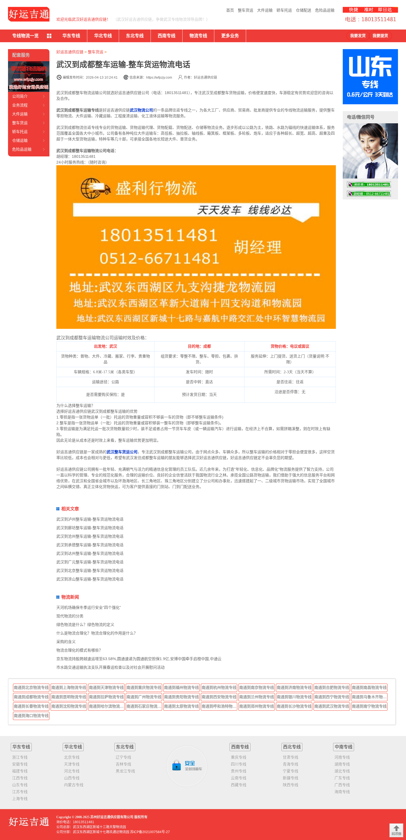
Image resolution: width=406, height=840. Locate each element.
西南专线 (166, 35)
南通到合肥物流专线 (331, 687)
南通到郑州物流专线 (256, 706)
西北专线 (292, 747)
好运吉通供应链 (69, 52)
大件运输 (265, 10)
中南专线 (343, 747)
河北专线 (72, 771)
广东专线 (342, 778)
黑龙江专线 (125, 771)
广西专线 (342, 785)
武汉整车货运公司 (122, 452)
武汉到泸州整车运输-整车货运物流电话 (89, 519)
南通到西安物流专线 (219, 697)
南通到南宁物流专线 (369, 706)
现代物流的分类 (69, 616)
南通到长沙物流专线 (294, 706)
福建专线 (20, 771)
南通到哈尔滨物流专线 (107, 706)
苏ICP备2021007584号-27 (150, 832)
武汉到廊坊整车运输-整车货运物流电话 (89, 528)
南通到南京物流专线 (256, 687)
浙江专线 (20, 757)
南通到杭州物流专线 (219, 687)
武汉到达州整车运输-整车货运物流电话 (89, 553)
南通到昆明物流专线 (68, 697)
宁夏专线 (290, 771)
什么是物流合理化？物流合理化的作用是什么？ (97, 633)
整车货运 (245, 10)
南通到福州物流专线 (181, 687)
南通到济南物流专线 (294, 687)
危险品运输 (324, 10)
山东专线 (20, 785)
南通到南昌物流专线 (369, 687)
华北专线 (103, 35)
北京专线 (72, 757)
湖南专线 (342, 764)
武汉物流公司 (141, 110)
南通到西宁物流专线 (331, 697)
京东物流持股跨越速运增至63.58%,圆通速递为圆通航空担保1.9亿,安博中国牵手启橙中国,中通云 (139, 659)
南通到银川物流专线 (294, 697)
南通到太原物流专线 (181, 706)
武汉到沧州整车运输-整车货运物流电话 (89, 536)
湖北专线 (342, 771)
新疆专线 (290, 778)
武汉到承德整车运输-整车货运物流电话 (89, 545)
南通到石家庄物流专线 (144, 706)
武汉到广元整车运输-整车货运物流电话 (89, 562)
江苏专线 (20, 792)
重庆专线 (238, 757)
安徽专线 (20, 764)
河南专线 (342, 757)
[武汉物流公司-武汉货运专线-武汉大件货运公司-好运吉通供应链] (28, 14)
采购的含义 (66, 641)
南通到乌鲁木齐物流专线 (370, 697)
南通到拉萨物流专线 (106, 697)
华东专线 (71, 35)
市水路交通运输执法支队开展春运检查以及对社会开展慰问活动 (110, 667)
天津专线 (72, 764)
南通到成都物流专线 (31, 697)
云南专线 (238, 778)
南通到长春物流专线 (31, 706)
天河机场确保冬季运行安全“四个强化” (88, 607)
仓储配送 (303, 10)
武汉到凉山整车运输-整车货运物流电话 (89, 579)
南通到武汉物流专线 (331, 706)
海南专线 (342, 792)
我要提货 (380, 36)
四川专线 (238, 764)
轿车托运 (284, 10)
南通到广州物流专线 (143, 697)
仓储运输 (20, 140)
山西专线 (72, 778)
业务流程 (20, 105)
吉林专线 (123, 764)
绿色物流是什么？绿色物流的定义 (85, 624)
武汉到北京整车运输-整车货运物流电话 (89, 570)
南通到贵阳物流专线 (181, 697)
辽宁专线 (123, 757)
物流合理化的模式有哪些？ (79, 650)
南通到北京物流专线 (31, 687)
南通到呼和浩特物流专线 (220, 706)
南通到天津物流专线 (106, 687)
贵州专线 (238, 771)
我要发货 (358, 36)
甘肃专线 (290, 757)
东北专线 (135, 35)
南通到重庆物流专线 (143, 687)
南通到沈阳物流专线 (68, 706)
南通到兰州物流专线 (256, 697)
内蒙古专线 (73, 785)
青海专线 (290, 764)
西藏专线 (238, 785)
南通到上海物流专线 (68, 687)
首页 (230, 10)
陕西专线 (290, 785)
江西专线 (20, 778)
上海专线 (20, 798)
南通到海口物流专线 (31, 715)
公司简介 (20, 96)
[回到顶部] (396, 830)
